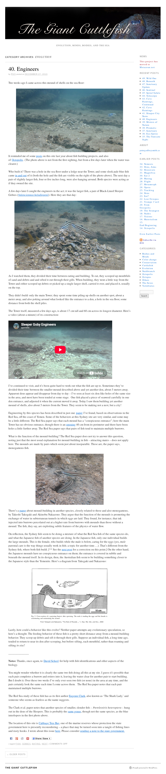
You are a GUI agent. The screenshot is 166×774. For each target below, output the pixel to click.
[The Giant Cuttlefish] (83, 24)
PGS (13, 74)
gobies (26, 744)
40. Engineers (23, 68)
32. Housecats (147, 170)
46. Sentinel (148, 89)
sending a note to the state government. (102, 731)
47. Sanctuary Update (149, 85)
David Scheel (51, 661)
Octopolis (17, 160)
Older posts (16, 754)
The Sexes (147, 282)
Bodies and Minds (148, 255)
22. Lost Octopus (149, 199)
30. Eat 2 (145, 175)
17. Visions (146, 216)
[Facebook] (11, 738)
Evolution (147, 268)
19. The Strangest (149, 210)
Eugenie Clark (77, 696)
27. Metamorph (148, 184)
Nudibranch (148, 271)
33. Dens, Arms (148, 167)
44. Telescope (149, 95)
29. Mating (146, 178)
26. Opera (145, 187)
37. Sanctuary (149, 130)
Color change (149, 259)
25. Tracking (147, 190)
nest (45, 744)
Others (145, 279)
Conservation (149, 262)
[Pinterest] (27, 738)
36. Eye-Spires (150, 133)
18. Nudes (145, 213)
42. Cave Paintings (147, 109)
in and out (21, 175)
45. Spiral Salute (151, 92)
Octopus (146, 277)
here (57, 731)
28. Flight (145, 181)
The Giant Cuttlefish (21, 767)
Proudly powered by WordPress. (145, 767)
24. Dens (144, 193)
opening (71, 424)
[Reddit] (22, 738)
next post (67, 549)
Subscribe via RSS (148, 241)
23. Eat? (144, 196)
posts (39, 156)
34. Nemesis (146, 164)
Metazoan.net (147, 67)
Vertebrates (148, 285)
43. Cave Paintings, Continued (148, 101)
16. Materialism (148, 219)
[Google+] (16, 738)
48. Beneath (148, 81)
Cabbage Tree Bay (49, 723)
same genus (74, 711)
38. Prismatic (149, 127)
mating (36, 744)
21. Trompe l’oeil (149, 202)
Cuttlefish (147, 265)
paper (79, 413)
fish (18, 744)
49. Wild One (149, 78)
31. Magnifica (147, 173)
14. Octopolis (147, 228)
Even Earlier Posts (150, 234)
